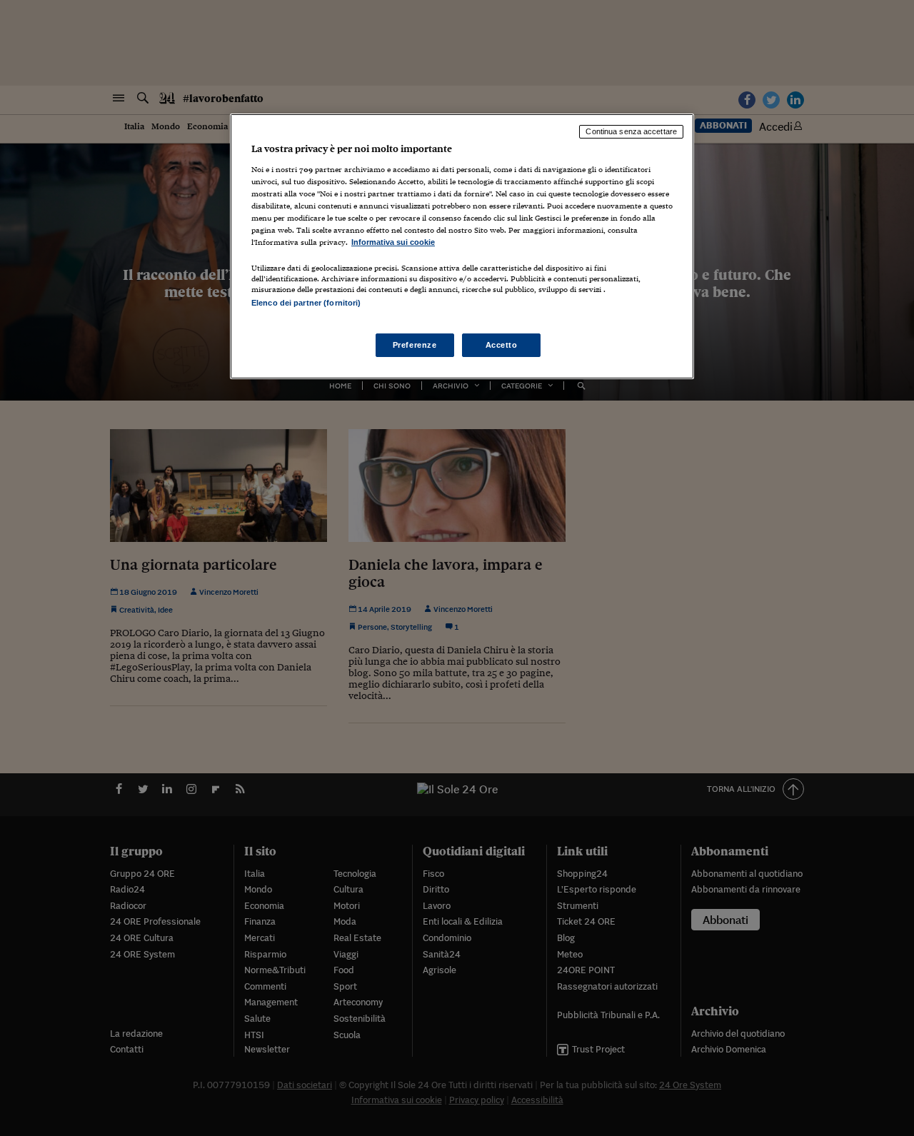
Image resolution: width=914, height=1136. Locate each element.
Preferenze (415, 345)
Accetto (502, 345)
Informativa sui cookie (393, 242)
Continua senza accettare (631, 131)
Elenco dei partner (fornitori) (306, 302)
